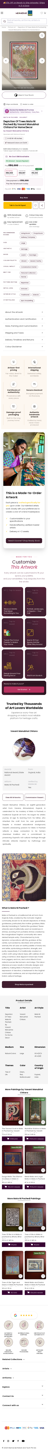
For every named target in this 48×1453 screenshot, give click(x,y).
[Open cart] (45, 12)
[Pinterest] (18, 1441)
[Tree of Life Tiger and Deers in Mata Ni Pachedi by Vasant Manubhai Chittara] (12, 1265)
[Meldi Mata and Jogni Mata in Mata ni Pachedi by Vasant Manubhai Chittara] (35, 1159)
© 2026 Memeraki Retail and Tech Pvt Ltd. (19, 1448)
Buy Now (24, 198)
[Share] (42, 205)
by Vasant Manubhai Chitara (16, 131)
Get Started (22, 689)
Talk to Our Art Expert (17, 205)
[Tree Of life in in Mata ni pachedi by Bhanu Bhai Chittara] (12, 1217)
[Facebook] (3, 1441)
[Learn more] (21, 104)
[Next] (42, 60)
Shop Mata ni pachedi (24, 984)
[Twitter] (13, 1441)
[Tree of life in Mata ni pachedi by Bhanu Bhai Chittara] (35, 1217)
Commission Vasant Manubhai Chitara (35, 797)
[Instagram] (8, 1441)
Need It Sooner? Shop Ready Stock (24, 540)
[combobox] (24, 21)
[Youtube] (23, 1441)
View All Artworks (13, 797)
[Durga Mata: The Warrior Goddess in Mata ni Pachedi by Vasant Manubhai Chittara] (12, 1159)
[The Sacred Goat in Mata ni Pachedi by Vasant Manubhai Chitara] (12, 1111)
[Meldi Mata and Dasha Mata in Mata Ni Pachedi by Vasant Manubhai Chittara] (35, 1265)
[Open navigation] (5, 12)
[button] (24, 111)
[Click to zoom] (42, 35)
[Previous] (6, 60)
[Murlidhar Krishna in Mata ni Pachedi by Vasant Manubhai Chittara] (35, 1111)
